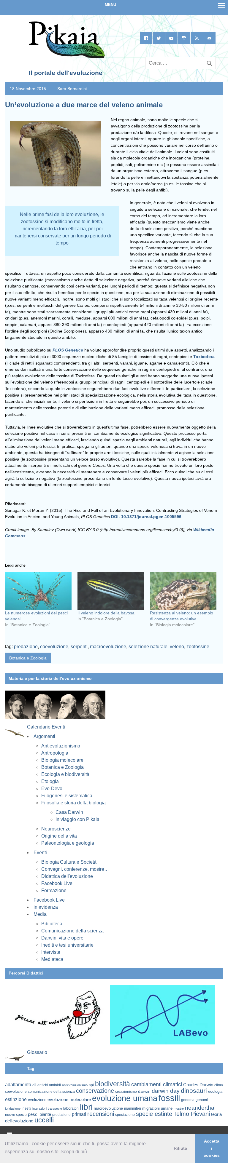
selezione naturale (148, 646)
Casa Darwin (69, 812)
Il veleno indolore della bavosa (105, 613)
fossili (169, 1098)
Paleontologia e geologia (67, 843)
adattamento (18, 1084)
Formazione (53, 890)
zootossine (197, 646)
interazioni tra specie (47, 1108)
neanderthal (200, 1108)
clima (218, 1085)
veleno (177, 646)
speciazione (125, 1115)
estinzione (16, 1099)
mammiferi (132, 1108)
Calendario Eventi (46, 726)
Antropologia (54, 752)
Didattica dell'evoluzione (67, 876)
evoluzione (37, 1099)
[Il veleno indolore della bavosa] (110, 591)
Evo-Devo (51, 788)
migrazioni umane (157, 1108)
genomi (202, 1100)
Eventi (40, 852)
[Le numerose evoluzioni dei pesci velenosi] (38, 591)
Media (40, 914)
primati (79, 1114)
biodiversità (112, 1084)
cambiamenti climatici (156, 1084)
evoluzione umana (124, 1098)
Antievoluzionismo (60, 745)
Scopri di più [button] (74, 1151)
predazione (26, 646)
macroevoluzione (108, 646)
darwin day (166, 1091)
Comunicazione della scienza (72, 930)
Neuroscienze (56, 828)
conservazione (95, 1090)
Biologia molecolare (62, 760)
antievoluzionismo (75, 1085)
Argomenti (44, 736)
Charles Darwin (198, 1084)
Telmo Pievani (191, 1114)
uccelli (44, 1120)
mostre (179, 1108)
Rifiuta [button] (180, 1148)
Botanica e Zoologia (28, 658)
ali (34, 1085)
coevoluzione (54, 646)
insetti (26, 1108)
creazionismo (126, 1091)
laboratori (71, 1108)
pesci (33, 1114)
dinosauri (194, 1090)
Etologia (50, 781)
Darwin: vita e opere (62, 937)
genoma (187, 1100)
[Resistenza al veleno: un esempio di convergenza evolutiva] (183, 591)
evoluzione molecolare (69, 1099)
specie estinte (154, 1114)
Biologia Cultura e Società (68, 862)
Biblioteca (51, 923)
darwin (144, 1091)
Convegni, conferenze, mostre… (75, 869)
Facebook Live (56, 883)
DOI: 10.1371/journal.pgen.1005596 (146, 516)
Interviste (50, 952)
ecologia (215, 1091)
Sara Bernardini (72, 88)
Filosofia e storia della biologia (73, 802)
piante (45, 1114)
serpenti (79, 646)
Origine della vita (59, 835)
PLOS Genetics (68, 350)
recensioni (100, 1114)
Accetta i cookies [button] (212, 1148)
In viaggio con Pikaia (77, 819)
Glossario (37, 1052)
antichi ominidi (49, 1085)
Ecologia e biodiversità (65, 774)
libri (86, 1106)
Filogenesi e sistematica (66, 795)
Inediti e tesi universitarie (67, 945)
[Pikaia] (65, 57)
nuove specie (16, 1114)
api (91, 1085)
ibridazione (12, 1108)
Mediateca (52, 959)
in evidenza (46, 907)
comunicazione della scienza (51, 1091)
